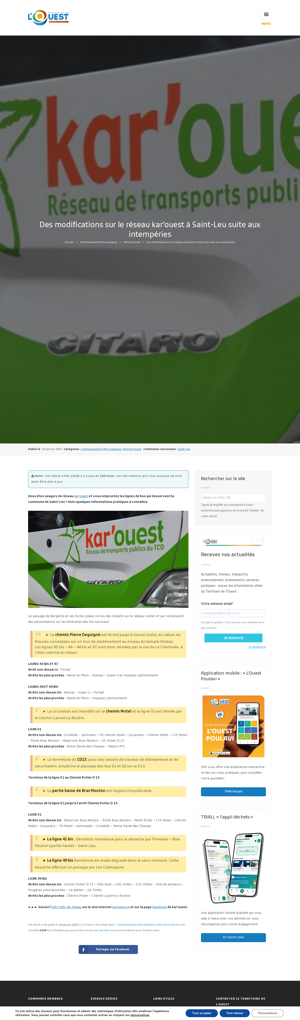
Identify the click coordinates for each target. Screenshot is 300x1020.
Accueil (69, 242)
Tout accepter (201, 1013)
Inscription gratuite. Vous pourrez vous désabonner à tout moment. (232, 625)
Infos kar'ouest (131, 242)
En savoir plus (233, 937)
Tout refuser (234, 1013)
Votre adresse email (216, 604)
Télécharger (233, 792)
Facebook (159, 907)
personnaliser (139, 1015)
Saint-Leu (184, 449)
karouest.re (121, 907)
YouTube (104, 930)
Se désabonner (257, 646)
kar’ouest (81, 496)
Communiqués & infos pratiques (98, 242)
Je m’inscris (233, 638)
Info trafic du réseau (66, 907)
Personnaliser (267, 1013)
